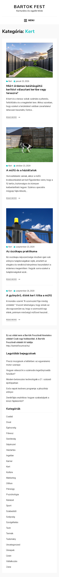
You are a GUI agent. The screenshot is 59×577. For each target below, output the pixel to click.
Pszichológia (12, 494)
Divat (8, 422)
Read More (11, 117)
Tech (8, 528)
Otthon (9, 483)
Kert (10, 81)
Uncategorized (13, 544)
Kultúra (9, 472)
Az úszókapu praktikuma (21, 251)
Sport (8, 505)
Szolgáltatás (12, 522)
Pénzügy (10, 489)
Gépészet (11, 444)
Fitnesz (9, 433)
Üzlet (8, 556)
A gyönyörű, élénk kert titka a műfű (29, 295)
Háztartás (11, 450)
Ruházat (10, 500)
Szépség (10, 517)
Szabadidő (11, 511)
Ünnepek (10, 550)
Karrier (9, 461)
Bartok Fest (29, 7)
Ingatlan (10, 455)
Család (9, 416)
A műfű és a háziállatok (21, 170)
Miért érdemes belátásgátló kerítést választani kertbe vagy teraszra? (26, 89)
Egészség (11, 427)
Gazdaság (11, 438)
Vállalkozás (11, 561)
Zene (8, 567)
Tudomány (11, 539)
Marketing (11, 478)
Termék (9, 533)
